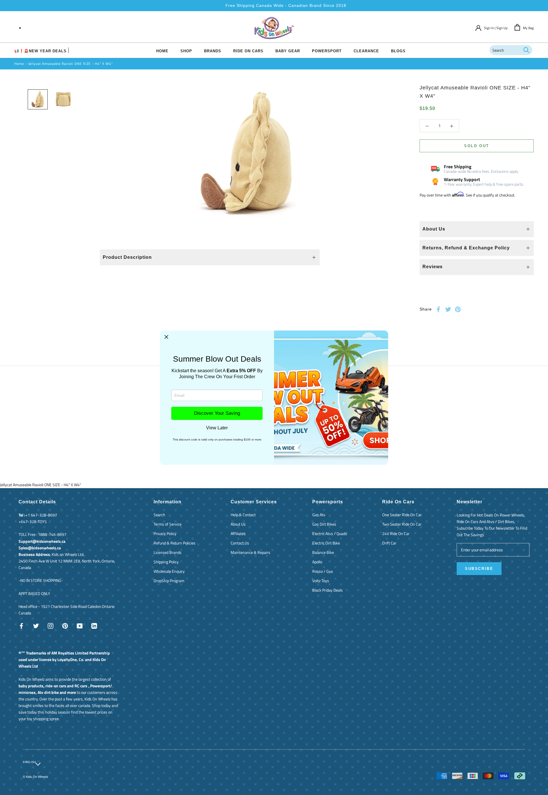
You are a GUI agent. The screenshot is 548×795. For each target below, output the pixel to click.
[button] (166, 337)
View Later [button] (217, 428)
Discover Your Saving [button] (217, 413)
